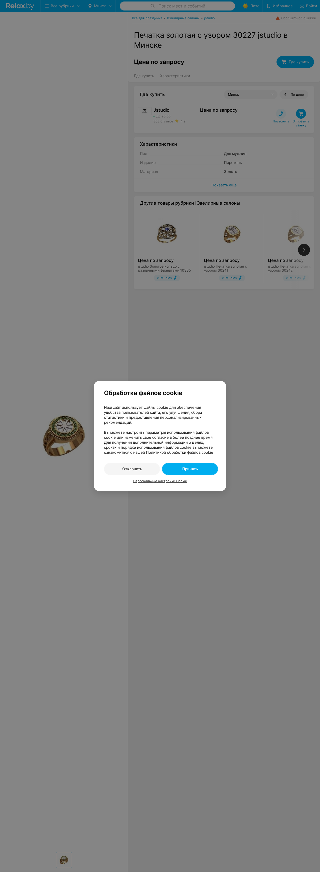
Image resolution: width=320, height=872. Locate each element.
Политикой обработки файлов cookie (179, 452)
